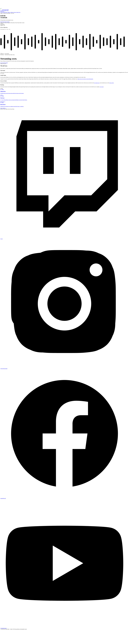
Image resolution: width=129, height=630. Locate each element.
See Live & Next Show (4, 62)
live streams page (96, 82)
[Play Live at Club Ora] (1, 53)
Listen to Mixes (7, 21)
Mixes (3, 10)
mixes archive (111, 82)
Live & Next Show (3, 12)
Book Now (18, 12)
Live (1, 10)
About (7, 10)
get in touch (102, 86)
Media (5, 10)
